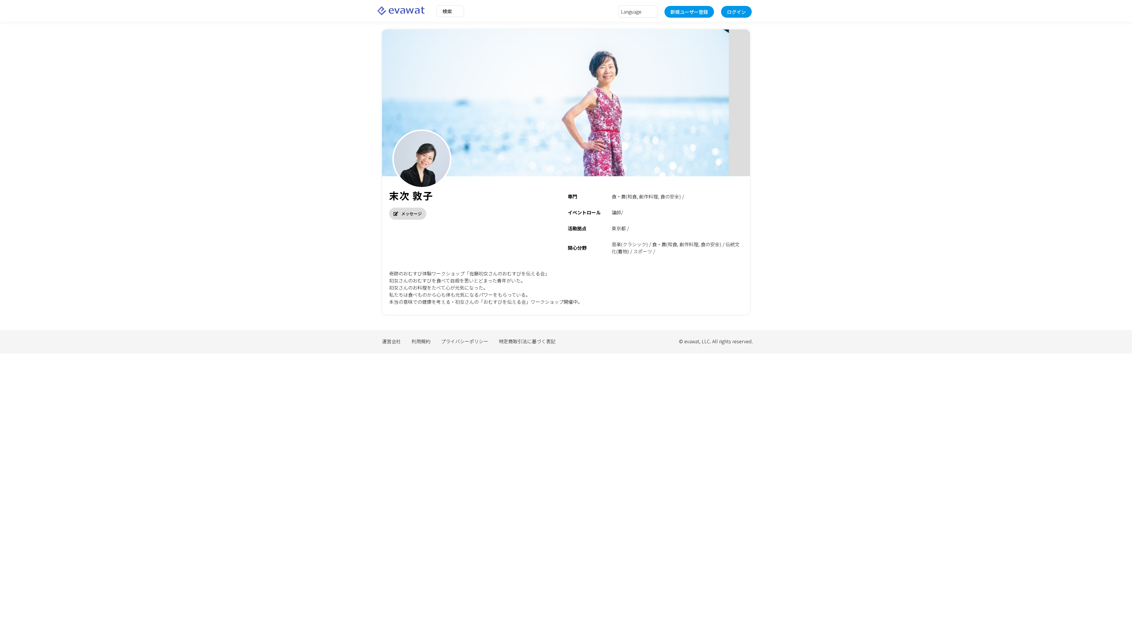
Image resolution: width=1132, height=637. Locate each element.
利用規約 (421, 341)
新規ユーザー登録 (689, 11)
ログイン (736, 11)
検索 (447, 11)
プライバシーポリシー (464, 341)
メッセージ (411, 213)
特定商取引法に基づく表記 (527, 341)
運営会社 (391, 341)
